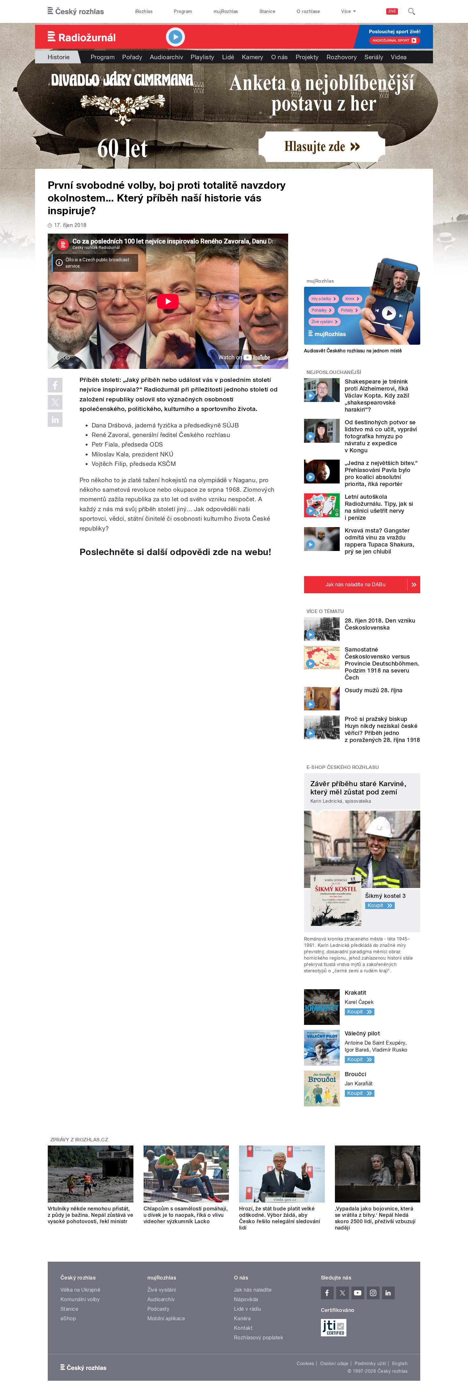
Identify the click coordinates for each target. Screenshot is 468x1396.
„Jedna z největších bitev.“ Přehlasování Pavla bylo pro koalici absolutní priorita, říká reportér (381, 473)
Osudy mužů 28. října (374, 690)
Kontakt (243, 1328)
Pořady (132, 56)
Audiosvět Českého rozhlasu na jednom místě (353, 350)
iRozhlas (144, 11)
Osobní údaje (334, 1363)
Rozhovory (342, 56)
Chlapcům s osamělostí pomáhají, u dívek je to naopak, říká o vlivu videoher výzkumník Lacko (186, 1215)
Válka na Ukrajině (80, 1290)
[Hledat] (411, 11)
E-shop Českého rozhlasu (343, 767)
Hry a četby (321, 299)
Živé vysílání (322, 322)
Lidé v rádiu (247, 1309)
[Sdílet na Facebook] (55, 385)
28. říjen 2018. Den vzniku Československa (380, 624)
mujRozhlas (226, 11)
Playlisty (202, 56)
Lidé (228, 56)
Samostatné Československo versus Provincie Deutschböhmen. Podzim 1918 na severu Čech (382, 663)
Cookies (305, 1363)
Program (183, 11)
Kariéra (242, 1318)
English (400, 1363)
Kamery (253, 56)
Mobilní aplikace (166, 1318)
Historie (59, 56)
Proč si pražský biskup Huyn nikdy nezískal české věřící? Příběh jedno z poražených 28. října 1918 (382, 729)
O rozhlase (308, 11)
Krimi (349, 299)
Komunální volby (80, 1299)
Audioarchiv (166, 56)
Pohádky (319, 310)
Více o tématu (325, 611)
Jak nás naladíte (253, 1290)
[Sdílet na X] (55, 402)
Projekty (307, 56)
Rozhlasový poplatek (258, 1338)
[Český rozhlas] (76, 11)
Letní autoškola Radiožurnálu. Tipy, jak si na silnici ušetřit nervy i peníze (379, 507)
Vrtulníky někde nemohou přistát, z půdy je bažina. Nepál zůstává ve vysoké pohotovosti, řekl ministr (90, 1215)
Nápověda (246, 1299)
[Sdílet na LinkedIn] (55, 419)
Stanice (267, 11)
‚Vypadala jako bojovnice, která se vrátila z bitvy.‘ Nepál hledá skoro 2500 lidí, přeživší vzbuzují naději (375, 1218)
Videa (399, 56)
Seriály (374, 56)
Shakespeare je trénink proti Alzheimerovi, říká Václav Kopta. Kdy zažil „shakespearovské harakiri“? (377, 395)
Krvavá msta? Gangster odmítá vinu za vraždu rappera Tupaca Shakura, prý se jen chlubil (379, 541)
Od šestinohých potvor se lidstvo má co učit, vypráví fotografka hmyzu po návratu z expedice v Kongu (381, 436)
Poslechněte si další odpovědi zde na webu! (175, 551)
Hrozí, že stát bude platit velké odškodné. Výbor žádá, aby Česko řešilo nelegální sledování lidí (279, 1218)
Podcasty (158, 1309)
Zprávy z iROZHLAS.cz (79, 1140)
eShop (68, 1318)
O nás (279, 56)
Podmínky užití (370, 1363)
